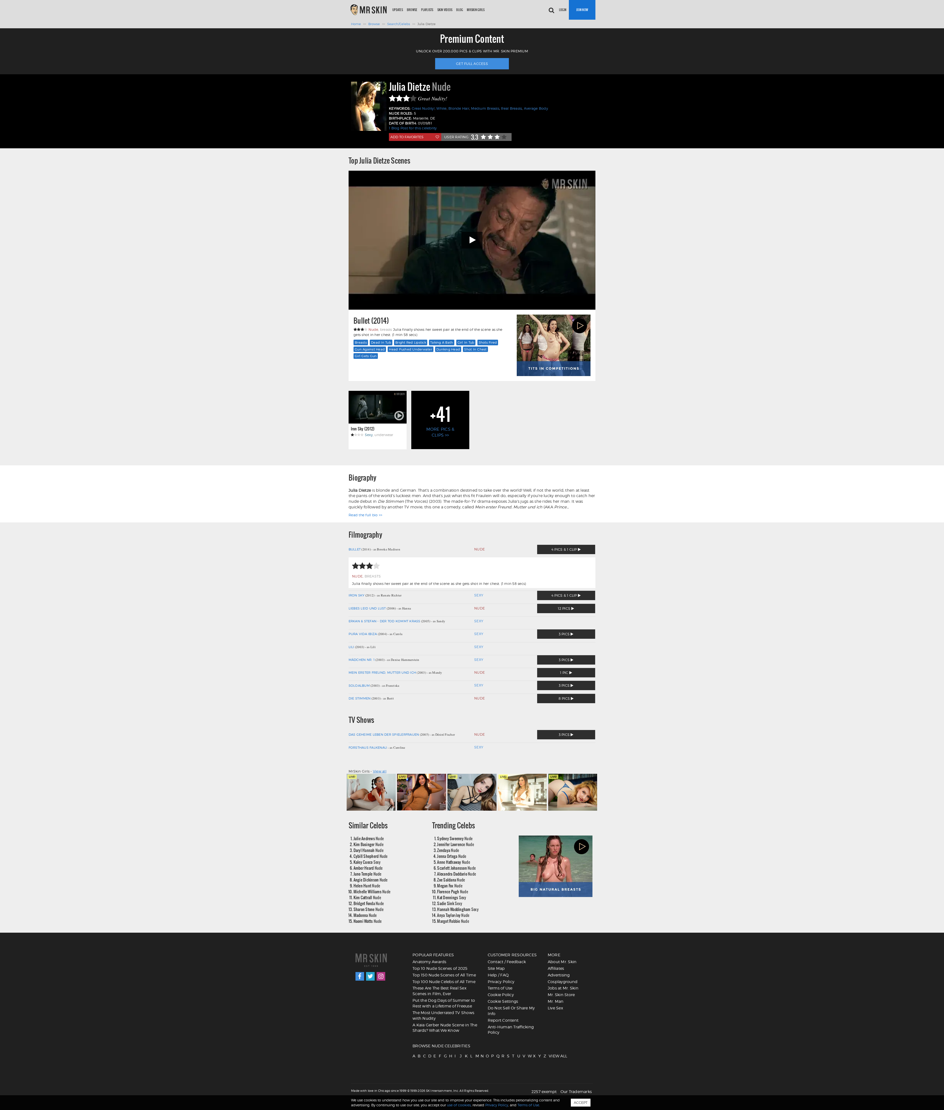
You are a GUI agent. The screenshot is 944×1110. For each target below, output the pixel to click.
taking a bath (441, 342)
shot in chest (475, 349)
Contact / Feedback (507, 961)
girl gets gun (366, 356)
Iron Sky (357, 595)
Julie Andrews (369, 838)
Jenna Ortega (451, 856)
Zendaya (448, 850)
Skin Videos (445, 10)
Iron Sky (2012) (363, 428)
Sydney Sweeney (454, 838)
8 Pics (565, 698)
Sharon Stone (369, 909)
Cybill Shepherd (371, 856)
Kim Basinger (369, 844)
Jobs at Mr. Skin (563, 988)
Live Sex (555, 1008)
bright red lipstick (410, 342)
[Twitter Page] (370, 976)
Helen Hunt (367, 885)
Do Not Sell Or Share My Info (511, 1011)
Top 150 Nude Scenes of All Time (444, 975)
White (441, 108)
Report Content (503, 1020)
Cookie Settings (503, 1001)
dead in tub (381, 342)
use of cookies (459, 1105)
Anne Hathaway (453, 862)
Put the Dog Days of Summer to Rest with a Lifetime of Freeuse (444, 1003)
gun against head (370, 349)
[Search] (551, 10)
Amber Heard (368, 868)
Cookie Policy (501, 994)
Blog (459, 10)
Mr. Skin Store (561, 994)
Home (356, 24)
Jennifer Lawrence (455, 844)
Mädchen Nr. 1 (362, 660)
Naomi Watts (368, 921)
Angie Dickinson (371, 879)
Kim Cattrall (367, 897)
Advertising (559, 975)
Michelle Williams (372, 891)
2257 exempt (544, 1091)
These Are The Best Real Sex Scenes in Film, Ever (439, 991)
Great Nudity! (423, 108)
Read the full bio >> (365, 515)
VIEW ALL (551, 1056)
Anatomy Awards (429, 961)
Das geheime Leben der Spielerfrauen (384, 734)
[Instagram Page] (381, 976)
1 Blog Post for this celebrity (413, 128)
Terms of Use (500, 988)
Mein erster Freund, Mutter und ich (382, 672)
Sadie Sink (449, 903)
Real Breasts (511, 108)
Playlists (427, 10)
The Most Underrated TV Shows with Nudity (443, 1015)
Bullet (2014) (371, 321)
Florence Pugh (452, 891)
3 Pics (565, 634)
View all (379, 771)
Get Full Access (472, 63)
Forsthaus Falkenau (368, 747)
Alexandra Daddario (456, 874)
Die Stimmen (360, 698)
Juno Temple (368, 874)
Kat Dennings (451, 897)
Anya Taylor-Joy (453, 915)
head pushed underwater (410, 349)
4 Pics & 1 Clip (564, 549)
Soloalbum (359, 685)
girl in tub (465, 342)
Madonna (365, 915)
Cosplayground (562, 981)
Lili (351, 647)
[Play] (472, 240)
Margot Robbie (453, 921)
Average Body (536, 108)
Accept (581, 1102)
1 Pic (564, 672)
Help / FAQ (498, 975)
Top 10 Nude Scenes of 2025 (440, 968)
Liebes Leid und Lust (367, 608)
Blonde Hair (458, 108)
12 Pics (564, 608)
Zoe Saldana (451, 879)
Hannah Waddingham (458, 909)
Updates (397, 10)
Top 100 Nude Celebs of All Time (444, 981)
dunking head (448, 349)
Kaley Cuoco (367, 862)
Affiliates (556, 968)
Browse (412, 10)
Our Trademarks (576, 1091)
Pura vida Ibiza (363, 634)
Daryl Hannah (369, 850)
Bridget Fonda (369, 903)
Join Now (582, 10)
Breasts (361, 342)
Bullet (355, 549)
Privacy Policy (501, 981)
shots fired (488, 342)
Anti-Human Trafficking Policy (511, 1030)
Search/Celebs (398, 24)
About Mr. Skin (562, 961)
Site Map (496, 968)
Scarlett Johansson (456, 868)
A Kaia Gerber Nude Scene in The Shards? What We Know (445, 1028)
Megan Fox (449, 885)
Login (562, 10)
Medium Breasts (485, 108)
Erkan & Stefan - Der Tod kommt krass (384, 621)
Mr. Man (556, 1001)
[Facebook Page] (359, 976)
